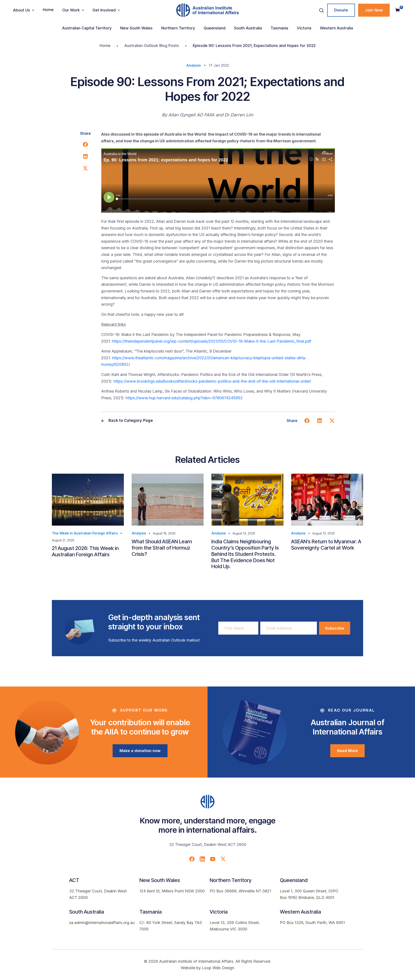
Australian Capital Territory (87, 28)
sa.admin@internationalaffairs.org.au (102, 922)
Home (48, 9)
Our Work (71, 10)
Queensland (214, 28)
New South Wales (136, 28)
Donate (341, 10)
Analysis (193, 65)
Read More (347, 750)
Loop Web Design (218, 968)
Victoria (304, 28)
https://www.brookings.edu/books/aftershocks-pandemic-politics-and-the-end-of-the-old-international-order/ (212, 381)
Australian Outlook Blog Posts (151, 45)
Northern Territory (178, 28)
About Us (21, 10)
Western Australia (336, 28)
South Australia (248, 28)
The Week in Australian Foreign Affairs (85, 533)
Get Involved (104, 10)
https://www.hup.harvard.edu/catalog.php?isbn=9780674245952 (184, 398)
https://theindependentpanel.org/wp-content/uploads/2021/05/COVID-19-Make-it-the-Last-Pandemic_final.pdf (211, 341)
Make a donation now (140, 750)
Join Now (374, 10)
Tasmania (279, 28)
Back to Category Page (130, 420)
